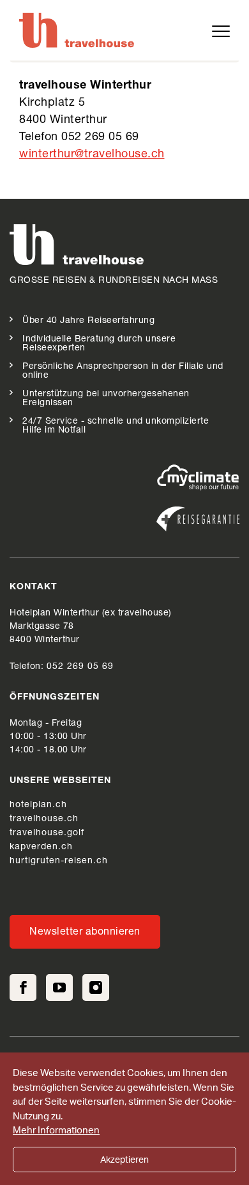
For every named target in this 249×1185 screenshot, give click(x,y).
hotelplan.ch (38, 805)
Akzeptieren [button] (124, 1159)
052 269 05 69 (80, 667)
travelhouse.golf (47, 833)
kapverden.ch (41, 847)
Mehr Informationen (56, 1129)
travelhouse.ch (44, 819)
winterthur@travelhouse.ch (92, 155)
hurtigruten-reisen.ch (59, 861)
